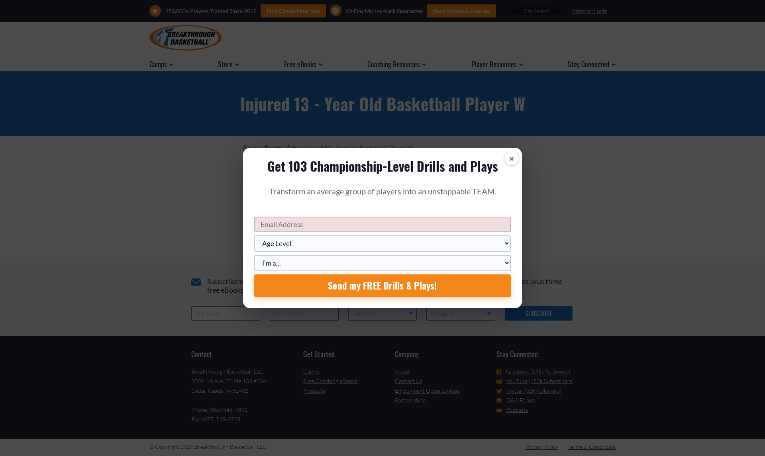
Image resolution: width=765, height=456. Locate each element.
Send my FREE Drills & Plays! (382, 285)
